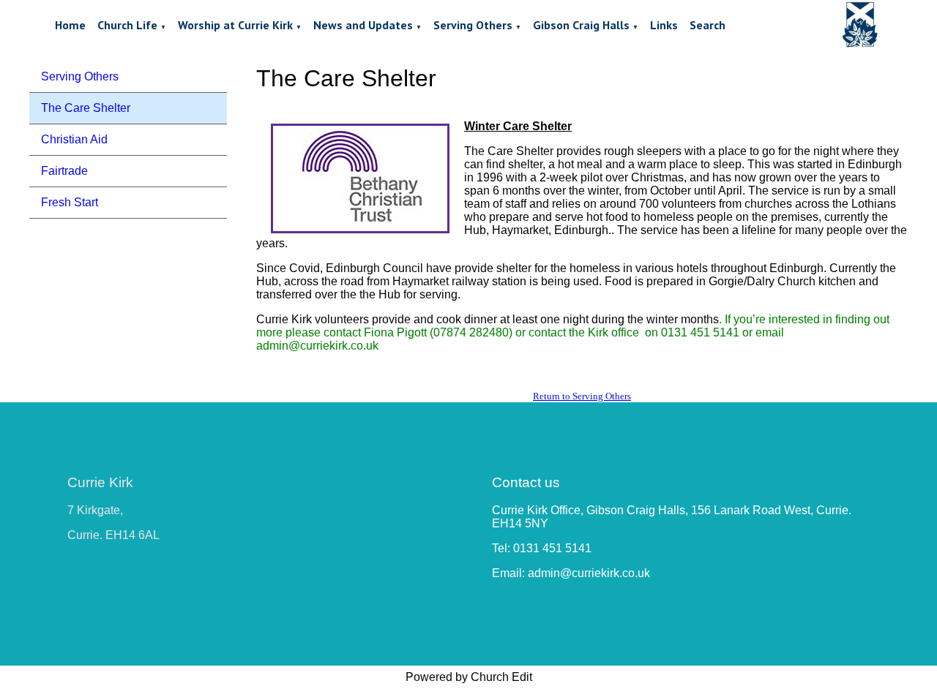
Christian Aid (74, 139)
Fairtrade (64, 171)
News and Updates (363, 25)
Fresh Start (69, 202)
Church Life (127, 25)
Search (707, 25)
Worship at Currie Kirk (235, 25)
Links (664, 25)
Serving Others (472, 25)
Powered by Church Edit (469, 677)
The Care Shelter (85, 108)
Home (70, 25)
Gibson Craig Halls (581, 25)
